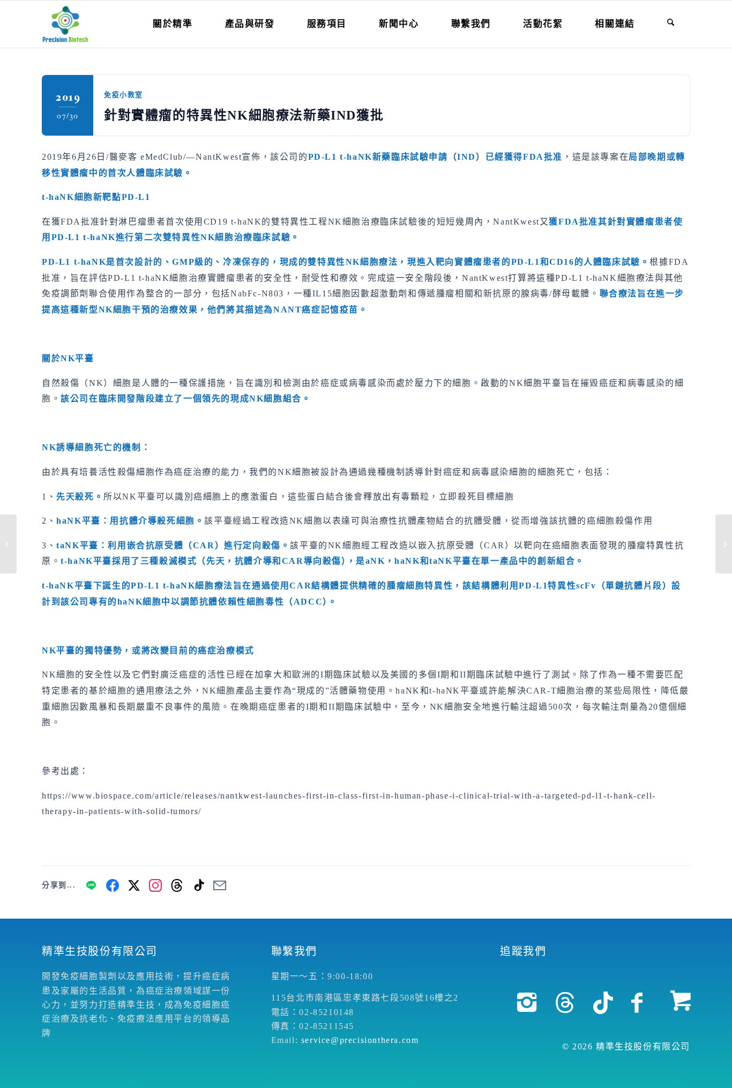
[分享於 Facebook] (112, 885)
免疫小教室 (123, 95)
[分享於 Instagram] (155, 885)
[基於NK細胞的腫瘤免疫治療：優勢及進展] (8, 544)
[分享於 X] (134, 885)
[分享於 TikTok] (198, 885)
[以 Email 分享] (219, 885)
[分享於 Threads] (176, 885)
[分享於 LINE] (91, 885)
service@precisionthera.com (360, 1040)
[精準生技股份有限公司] (65, 24)
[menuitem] (172, 24)
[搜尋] (670, 24)
